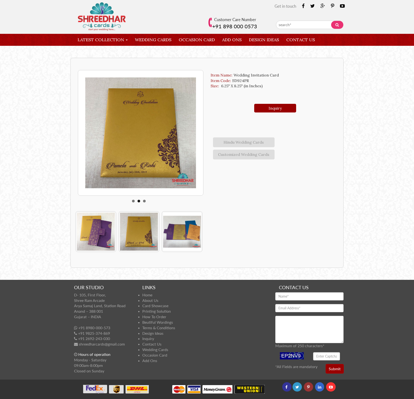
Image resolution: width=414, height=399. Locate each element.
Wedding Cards (153, 39)
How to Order (154, 316)
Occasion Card (197, 39)
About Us (150, 300)
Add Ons (232, 39)
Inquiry (87, 51)
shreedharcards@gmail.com (102, 344)
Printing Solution (156, 311)
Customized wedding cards (243, 154)
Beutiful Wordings (157, 322)
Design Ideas (264, 39)
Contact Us (300, 39)
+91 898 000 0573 (234, 26)
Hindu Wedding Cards (244, 142)
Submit (335, 368)
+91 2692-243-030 (94, 338)
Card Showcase (155, 305)
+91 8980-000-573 (94, 327)
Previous (79, 231)
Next (78, 130)
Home (147, 295)
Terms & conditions (158, 327)
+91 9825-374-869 (94, 333)
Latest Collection (101, 39)
